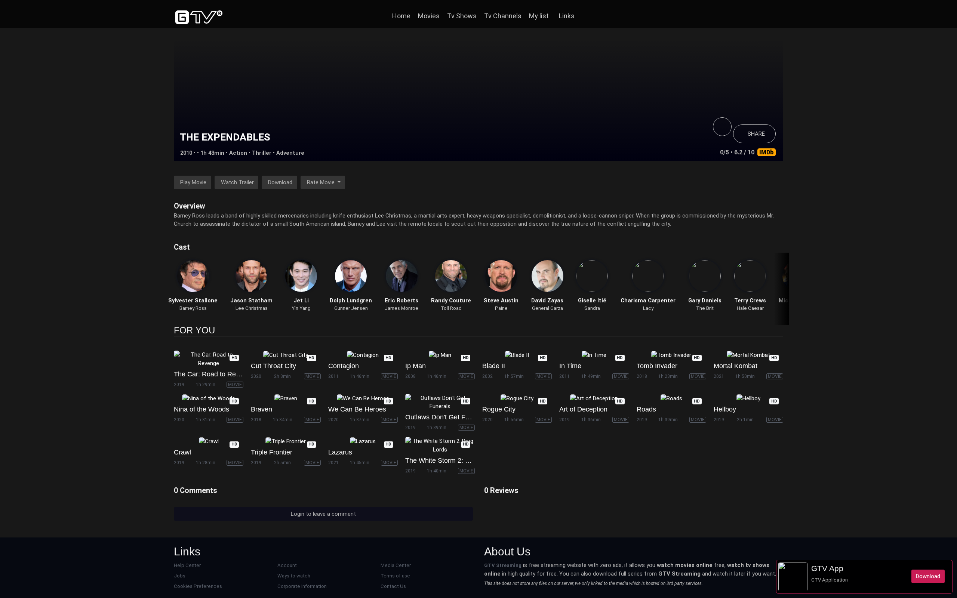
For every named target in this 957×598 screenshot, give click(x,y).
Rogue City (499, 409)
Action (238, 153)
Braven (261, 409)
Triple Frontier (271, 452)
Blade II (493, 366)
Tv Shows (462, 16)
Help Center (187, 565)
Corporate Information (302, 586)
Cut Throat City (273, 366)
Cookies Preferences (198, 586)
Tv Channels (502, 16)
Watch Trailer (237, 182)
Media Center (396, 565)
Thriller (261, 153)
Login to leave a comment (323, 514)
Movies (429, 16)
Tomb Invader (657, 366)
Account (287, 565)
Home (401, 16)
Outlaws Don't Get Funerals (446, 417)
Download (280, 182)
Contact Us (393, 586)
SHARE (756, 133)
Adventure (290, 153)
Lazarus (340, 452)
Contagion (343, 366)
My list (539, 16)
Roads (646, 409)
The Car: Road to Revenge (214, 374)
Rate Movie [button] (321, 182)
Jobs (179, 576)
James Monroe (401, 308)
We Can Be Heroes (357, 409)
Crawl (182, 452)
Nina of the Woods (201, 409)
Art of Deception (583, 409)
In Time (570, 366)
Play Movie (193, 182)
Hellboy (725, 409)
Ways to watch (293, 576)
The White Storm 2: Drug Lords (451, 460)
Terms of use (395, 576)
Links (567, 16)
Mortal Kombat (735, 366)
